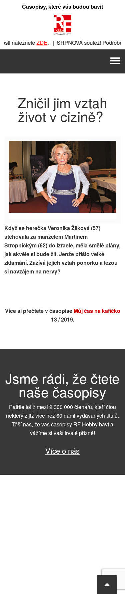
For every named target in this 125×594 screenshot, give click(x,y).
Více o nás (62, 450)
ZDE (38, 42)
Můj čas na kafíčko (97, 311)
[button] (107, 584)
